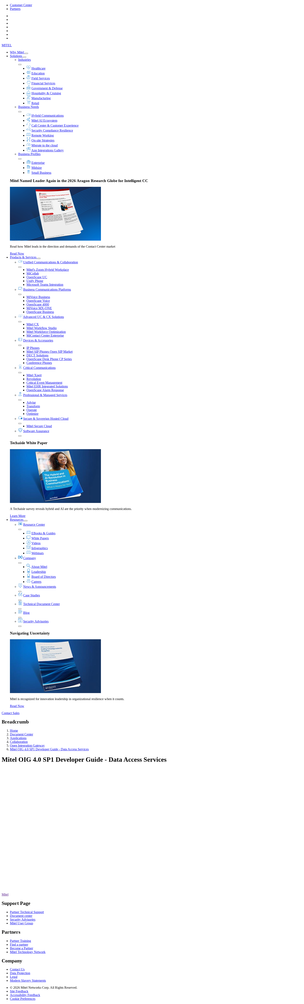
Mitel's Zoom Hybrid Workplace (47, 269)
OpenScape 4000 (37, 304)
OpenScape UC (36, 277)
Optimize (32, 413)
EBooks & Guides (43, 533)
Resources (17, 519)
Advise (31, 402)
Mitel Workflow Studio (41, 328)
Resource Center (34, 524)
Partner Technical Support (27, 912)
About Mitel (39, 567)
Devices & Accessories (38, 340)
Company (29, 558)
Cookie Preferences (22, 998)
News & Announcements (39, 586)
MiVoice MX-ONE (39, 308)
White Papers (40, 538)
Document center (21, 916)
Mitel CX (32, 324)
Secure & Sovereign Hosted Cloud (45, 418)
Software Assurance (36, 431)
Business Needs (28, 107)
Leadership (38, 571)
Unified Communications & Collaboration (50, 262)
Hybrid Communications (47, 115)
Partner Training (20, 941)
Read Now (17, 253)
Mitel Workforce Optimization (46, 331)
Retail (35, 103)
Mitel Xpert (34, 375)
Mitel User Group (21, 923)
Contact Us (17, 969)
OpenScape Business (40, 312)
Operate (31, 410)
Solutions (16, 56)
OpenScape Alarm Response (45, 390)
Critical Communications (39, 367)
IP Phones (32, 348)
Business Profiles (29, 154)
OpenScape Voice (38, 300)
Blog (26, 612)
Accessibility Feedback (25, 995)
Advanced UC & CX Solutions (43, 317)
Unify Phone (34, 281)
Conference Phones (39, 363)
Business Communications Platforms (47, 289)
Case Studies (31, 595)
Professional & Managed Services (45, 395)
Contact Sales (10, 713)
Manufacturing (41, 98)
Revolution (33, 379)
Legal (13, 977)
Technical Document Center (41, 604)
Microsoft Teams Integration (44, 284)
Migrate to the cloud (44, 145)
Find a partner (19, 944)
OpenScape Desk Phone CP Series (49, 359)
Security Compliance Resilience (52, 130)
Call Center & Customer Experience (55, 125)
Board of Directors (43, 576)
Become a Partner (21, 948)
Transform (33, 406)
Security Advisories (36, 621)
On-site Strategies (42, 140)
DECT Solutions (37, 355)
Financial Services (43, 83)
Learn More (17, 516)
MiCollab (32, 273)
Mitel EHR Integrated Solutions (47, 386)
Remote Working (42, 135)
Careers (36, 581)
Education (38, 73)
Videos (36, 543)
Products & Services (23, 257)
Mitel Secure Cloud (39, 426)
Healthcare (38, 68)
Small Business (41, 172)
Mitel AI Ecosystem (44, 120)
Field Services (40, 78)
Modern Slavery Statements (28, 980)
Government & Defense (47, 88)
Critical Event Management (44, 382)
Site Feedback (19, 991)
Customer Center (21, 5)
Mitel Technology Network (27, 952)
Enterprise (38, 162)
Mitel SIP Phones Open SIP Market (49, 351)
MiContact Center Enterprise (45, 335)
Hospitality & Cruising (46, 93)
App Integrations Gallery (47, 150)
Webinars (37, 553)
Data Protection (20, 973)
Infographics (39, 548)
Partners (15, 9)
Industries (24, 59)
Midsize (36, 167)
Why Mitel (17, 52)
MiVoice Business (38, 297)
